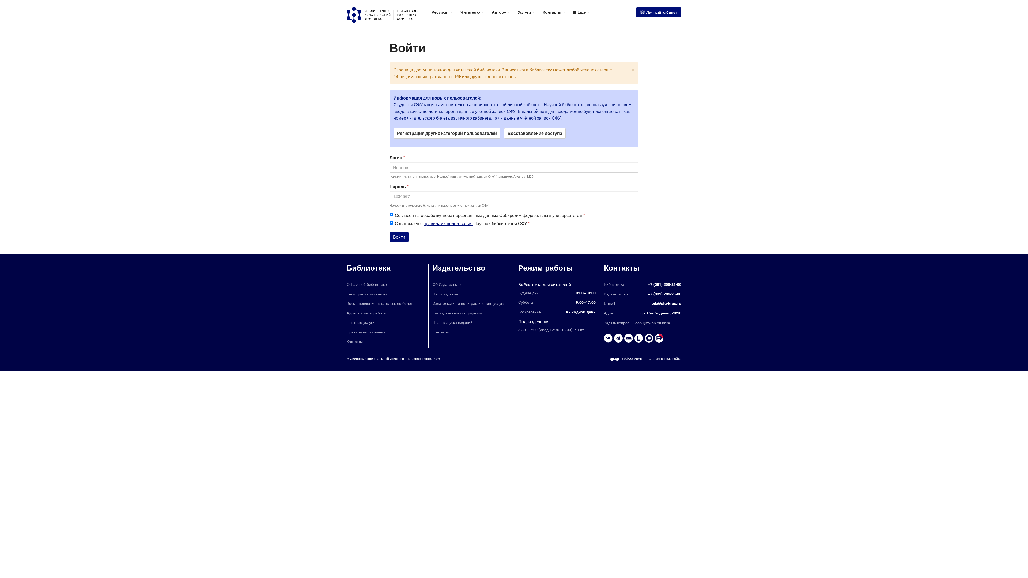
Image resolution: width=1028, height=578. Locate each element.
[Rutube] (659, 338)
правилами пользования (448, 223)
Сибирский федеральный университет (379, 358)
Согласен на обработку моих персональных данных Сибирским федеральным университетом (490, 215)
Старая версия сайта (665, 358)
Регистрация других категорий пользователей (447, 133)
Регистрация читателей (367, 293)
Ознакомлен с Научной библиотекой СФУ (462, 223)
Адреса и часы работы (366, 312)
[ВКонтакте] (608, 338)
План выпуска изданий (453, 322)
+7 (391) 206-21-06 (664, 284)
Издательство (459, 267)
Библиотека (369, 267)
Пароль (399, 186)
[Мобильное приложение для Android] (638, 338)
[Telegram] (618, 338)
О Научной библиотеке (367, 284)
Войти (399, 237)
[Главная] (387, 15)
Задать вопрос (616, 322)
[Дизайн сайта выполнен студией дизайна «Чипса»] (626, 358)
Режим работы (545, 267)
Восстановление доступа (535, 133)
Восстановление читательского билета (381, 303)
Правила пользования (366, 331)
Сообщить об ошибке (651, 322)
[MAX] (649, 338)
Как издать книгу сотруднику (457, 312)
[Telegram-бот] (628, 338)
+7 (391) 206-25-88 (664, 293)
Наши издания (445, 293)
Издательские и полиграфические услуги (469, 303)
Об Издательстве (448, 284)
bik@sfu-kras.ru (666, 303)
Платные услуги (361, 322)
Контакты (355, 341)
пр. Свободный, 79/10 (660, 312)
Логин (397, 157)
